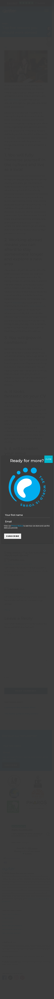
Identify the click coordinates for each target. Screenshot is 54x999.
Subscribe (12, 536)
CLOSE (49, 459)
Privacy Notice (17, 526)
